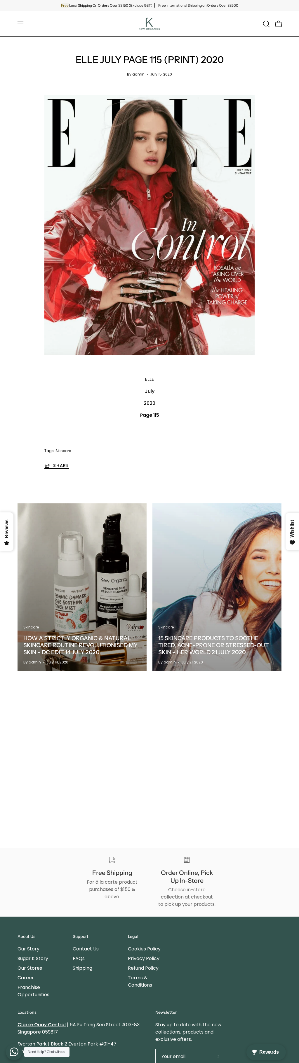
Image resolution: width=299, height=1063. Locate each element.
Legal (133, 936)
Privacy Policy (143, 958)
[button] (266, 24)
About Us (26, 936)
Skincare (63, 450)
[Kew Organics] (149, 23)
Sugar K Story (33, 958)
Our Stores (30, 968)
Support (80, 936)
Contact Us (86, 948)
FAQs (79, 958)
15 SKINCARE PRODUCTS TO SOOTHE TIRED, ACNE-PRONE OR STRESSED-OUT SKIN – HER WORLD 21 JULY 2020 (213, 645)
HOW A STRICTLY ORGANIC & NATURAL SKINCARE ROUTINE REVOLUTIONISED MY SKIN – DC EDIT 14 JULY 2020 (80, 645)
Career (26, 977)
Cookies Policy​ (144, 948)
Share (61, 465)
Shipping (82, 968)
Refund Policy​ (143, 968)
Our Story (28, 948)
